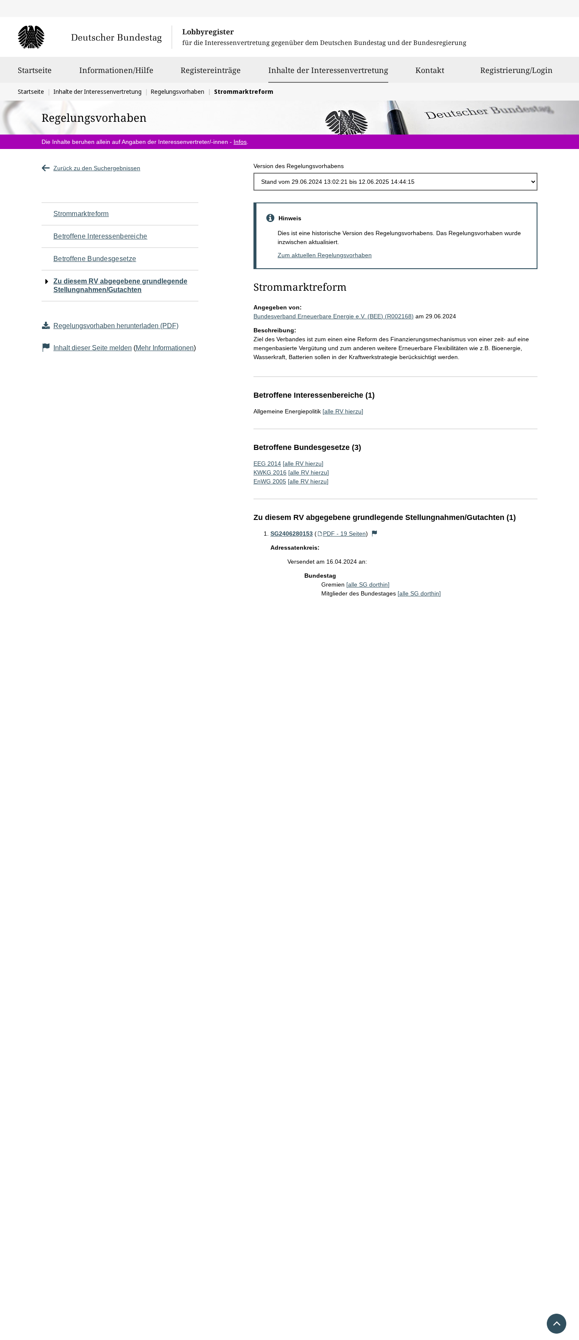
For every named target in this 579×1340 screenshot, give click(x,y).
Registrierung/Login (516, 70)
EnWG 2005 (269, 481)
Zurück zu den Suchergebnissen (96, 168)
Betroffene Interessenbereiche (100, 236)
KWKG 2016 (270, 472)
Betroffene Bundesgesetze (94, 258)
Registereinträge (211, 70)
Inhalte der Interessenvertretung (328, 70)
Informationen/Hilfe (116, 70)
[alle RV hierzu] (343, 411)
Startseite (35, 70)
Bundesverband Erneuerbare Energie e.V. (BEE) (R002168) (333, 316)
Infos (240, 141)
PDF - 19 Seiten (344, 533)
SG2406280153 (291, 533)
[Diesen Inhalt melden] (374, 533)
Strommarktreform (81, 213)
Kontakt (429, 70)
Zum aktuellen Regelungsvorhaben (325, 255)
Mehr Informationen (165, 347)
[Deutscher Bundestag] (95, 36)
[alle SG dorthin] (368, 584)
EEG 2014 (267, 463)
